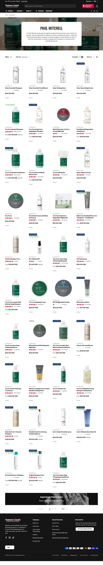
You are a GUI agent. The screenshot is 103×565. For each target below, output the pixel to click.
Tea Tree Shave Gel (59, 388)
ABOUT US (28, 11)
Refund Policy (64, 555)
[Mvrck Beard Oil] (39, 244)
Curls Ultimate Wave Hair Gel (86, 432)
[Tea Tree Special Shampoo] (15, 114)
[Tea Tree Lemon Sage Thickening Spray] (15, 330)
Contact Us (55, 523)
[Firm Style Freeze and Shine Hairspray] (39, 201)
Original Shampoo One (36, 475)
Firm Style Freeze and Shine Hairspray (38, 217)
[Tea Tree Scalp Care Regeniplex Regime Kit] (63, 201)
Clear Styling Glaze (59, 88)
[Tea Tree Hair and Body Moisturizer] (39, 157)
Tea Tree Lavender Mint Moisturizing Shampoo (13, 303)
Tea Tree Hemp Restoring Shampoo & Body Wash (85, 389)
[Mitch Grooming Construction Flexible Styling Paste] (39, 374)
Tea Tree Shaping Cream (37, 302)
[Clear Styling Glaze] (63, 73)
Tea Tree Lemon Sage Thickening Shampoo (60, 260)
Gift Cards (55, 526)
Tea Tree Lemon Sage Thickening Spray (12, 346)
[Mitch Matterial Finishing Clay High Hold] (39, 330)
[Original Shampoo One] (39, 460)
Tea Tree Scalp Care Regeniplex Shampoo (36, 130)
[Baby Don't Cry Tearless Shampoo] (15, 417)
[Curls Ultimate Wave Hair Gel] (87, 417)
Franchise (36, 526)
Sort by (18, 57)
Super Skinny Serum (84, 172)
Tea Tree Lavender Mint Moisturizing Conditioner (61, 346)
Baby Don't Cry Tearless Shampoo (13, 433)
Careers (88, 1)
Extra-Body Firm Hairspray (62, 432)
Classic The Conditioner (85, 345)
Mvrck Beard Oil (34, 259)
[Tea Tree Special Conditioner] (15, 157)
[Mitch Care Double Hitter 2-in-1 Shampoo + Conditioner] (87, 201)
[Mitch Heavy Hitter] (87, 287)
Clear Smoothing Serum (85, 88)
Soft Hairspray (82, 259)
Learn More (24, 1)
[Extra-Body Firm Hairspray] (63, 417)
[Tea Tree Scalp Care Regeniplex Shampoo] (39, 114)
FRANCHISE (41, 11)
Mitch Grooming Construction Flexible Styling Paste (39, 389)
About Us (35, 523)
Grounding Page (94, 555)
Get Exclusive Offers (85, 529)
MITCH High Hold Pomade (61, 302)
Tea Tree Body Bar (59, 172)
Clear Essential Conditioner (38, 88)
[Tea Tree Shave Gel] (63, 374)
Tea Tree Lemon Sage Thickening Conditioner (61, 476)
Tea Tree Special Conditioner (15, 172)
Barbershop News (38, 538)
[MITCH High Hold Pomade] (63, 287)
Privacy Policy (55, 555)
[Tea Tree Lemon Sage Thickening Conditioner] (63, 460)
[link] (40, 509)
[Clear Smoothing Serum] (87, 73)
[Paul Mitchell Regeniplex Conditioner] (87, 114)
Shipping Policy (73, 555)
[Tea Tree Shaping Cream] (39, 287)
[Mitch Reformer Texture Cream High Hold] (63, 114)
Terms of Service (84, 555)
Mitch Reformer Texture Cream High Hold (61, 130)
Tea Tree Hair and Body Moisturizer (36, 173)
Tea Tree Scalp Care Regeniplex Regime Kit (60, 217)
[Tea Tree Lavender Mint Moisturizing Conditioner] (63, 330)
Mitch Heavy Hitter (83, 302)
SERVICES (10, 11)
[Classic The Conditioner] (87, 330)
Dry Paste (8, 216)
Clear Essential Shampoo (13, 88)
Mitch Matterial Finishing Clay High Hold (39, 346)
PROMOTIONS (49, 11)
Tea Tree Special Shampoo (14, 129)
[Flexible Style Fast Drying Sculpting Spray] (39, 417)
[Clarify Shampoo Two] (15, 244)
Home (6, 15)
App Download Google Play (60, 538)
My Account (55, 529)
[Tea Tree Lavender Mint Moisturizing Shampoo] (15, 287)
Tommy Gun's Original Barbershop (17, 555)
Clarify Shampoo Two (12, 259)
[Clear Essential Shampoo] (15, 73)
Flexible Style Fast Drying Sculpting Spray (37, 433)
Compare (75, 57)
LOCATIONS (19, 11)
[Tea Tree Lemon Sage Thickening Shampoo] (63, 244)
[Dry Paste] (15, 201)
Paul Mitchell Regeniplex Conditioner (85, 130)
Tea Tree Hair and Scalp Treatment (13, 389)
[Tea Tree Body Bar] (63, 157)
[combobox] (50, 6)
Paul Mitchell (12, 15)
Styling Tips (36, 541)
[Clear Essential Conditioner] (39, 73)
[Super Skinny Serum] (87, 157)
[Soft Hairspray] (87, 244)
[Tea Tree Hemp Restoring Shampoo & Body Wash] (87, 374)
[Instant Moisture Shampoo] (15, 460)
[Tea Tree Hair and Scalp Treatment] (15, 374)
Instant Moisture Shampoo (14, 475)
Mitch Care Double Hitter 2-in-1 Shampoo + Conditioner (87, 217)
